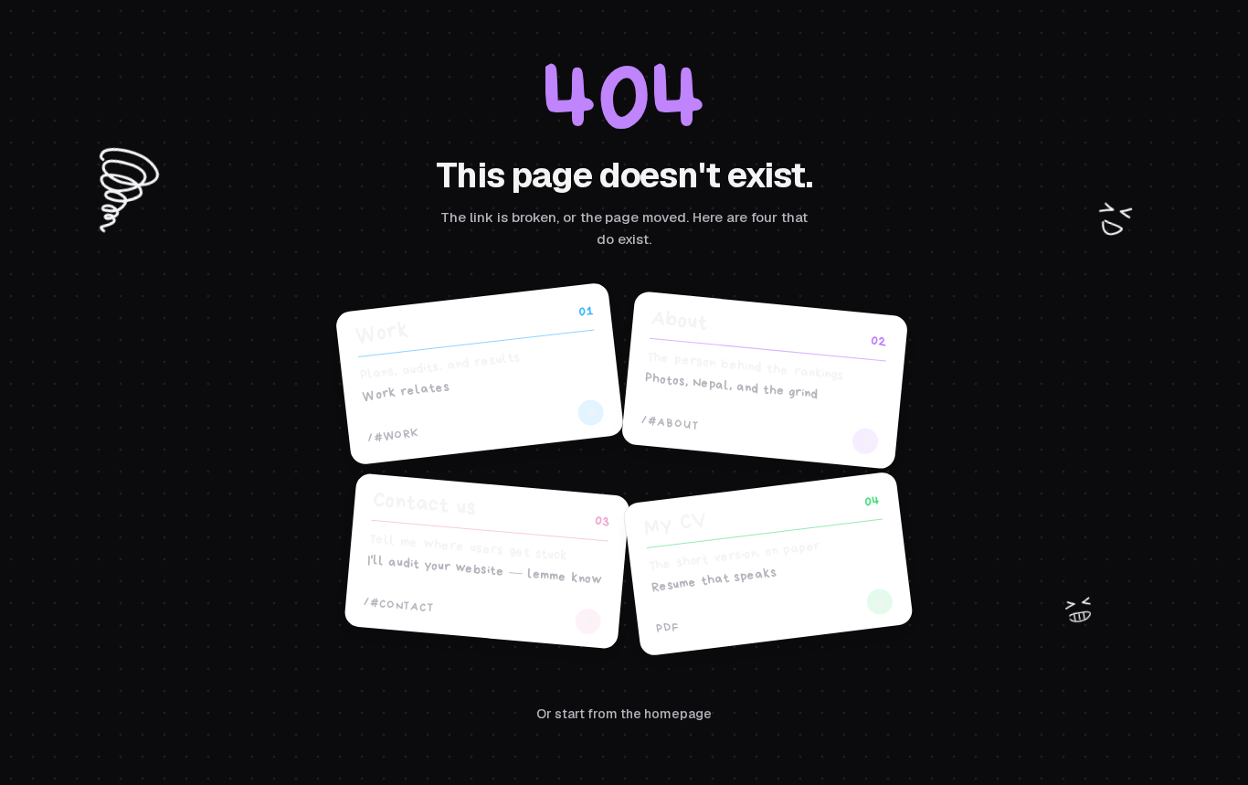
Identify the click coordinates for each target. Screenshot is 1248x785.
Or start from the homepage (624, 713)
